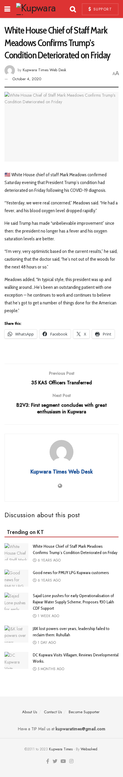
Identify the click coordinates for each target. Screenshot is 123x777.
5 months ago (50, 669)
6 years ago (48, 560)
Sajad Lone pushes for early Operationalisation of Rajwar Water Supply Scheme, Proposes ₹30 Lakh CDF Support (73, 602)
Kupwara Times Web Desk (44, 70)
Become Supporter (84, 712)
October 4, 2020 (26, 79)
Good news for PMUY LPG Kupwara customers (71, 572)
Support (102, 9)
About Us (29, 712)
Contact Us (53, 712)
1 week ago (47, 616)
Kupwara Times (61, 749)
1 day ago (46, 642)
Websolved (89, 749)
